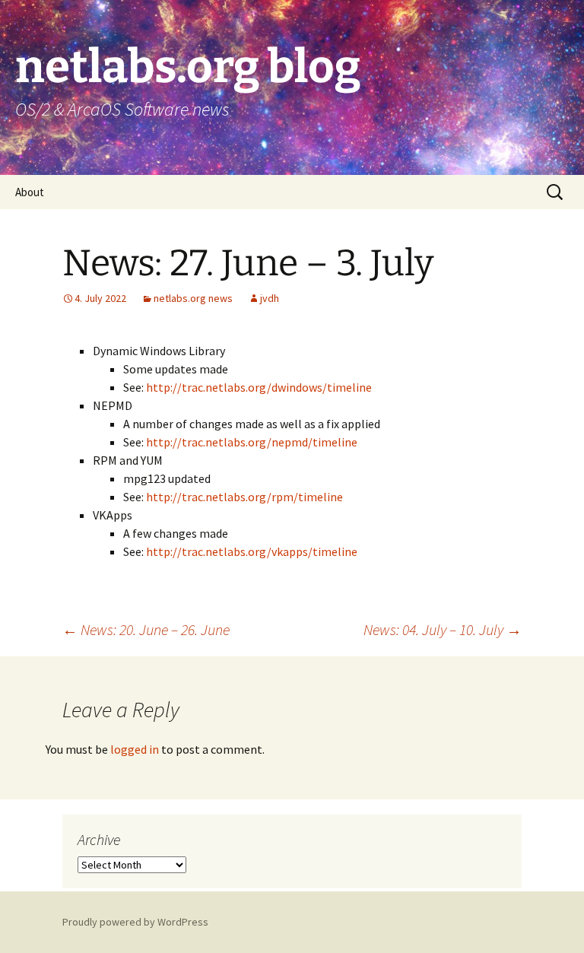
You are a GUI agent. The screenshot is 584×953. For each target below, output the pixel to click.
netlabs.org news (193, 298)
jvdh (269, 298)
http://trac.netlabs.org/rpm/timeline (244, 496)
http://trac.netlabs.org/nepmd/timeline (251, 441)
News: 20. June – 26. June (146, 629)
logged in (134, 749)
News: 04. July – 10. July (442, 629)
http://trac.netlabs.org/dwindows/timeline (259, 387)
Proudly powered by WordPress (135, 922)
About (29, 192)
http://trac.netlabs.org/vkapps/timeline (251, 551)
